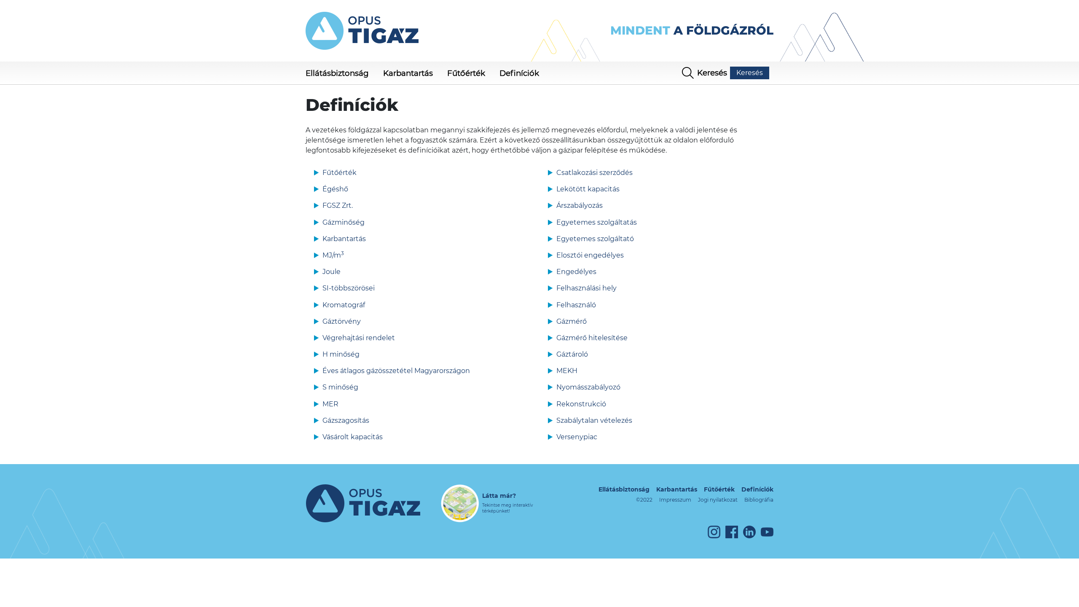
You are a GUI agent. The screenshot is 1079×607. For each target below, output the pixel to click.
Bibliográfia (758, 500)
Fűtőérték (719, 489)
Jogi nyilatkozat (718, 500)
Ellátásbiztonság (624, 489)
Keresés (749, 73)
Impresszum (675, 500)
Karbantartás (676, 489)
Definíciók (757, 489)
